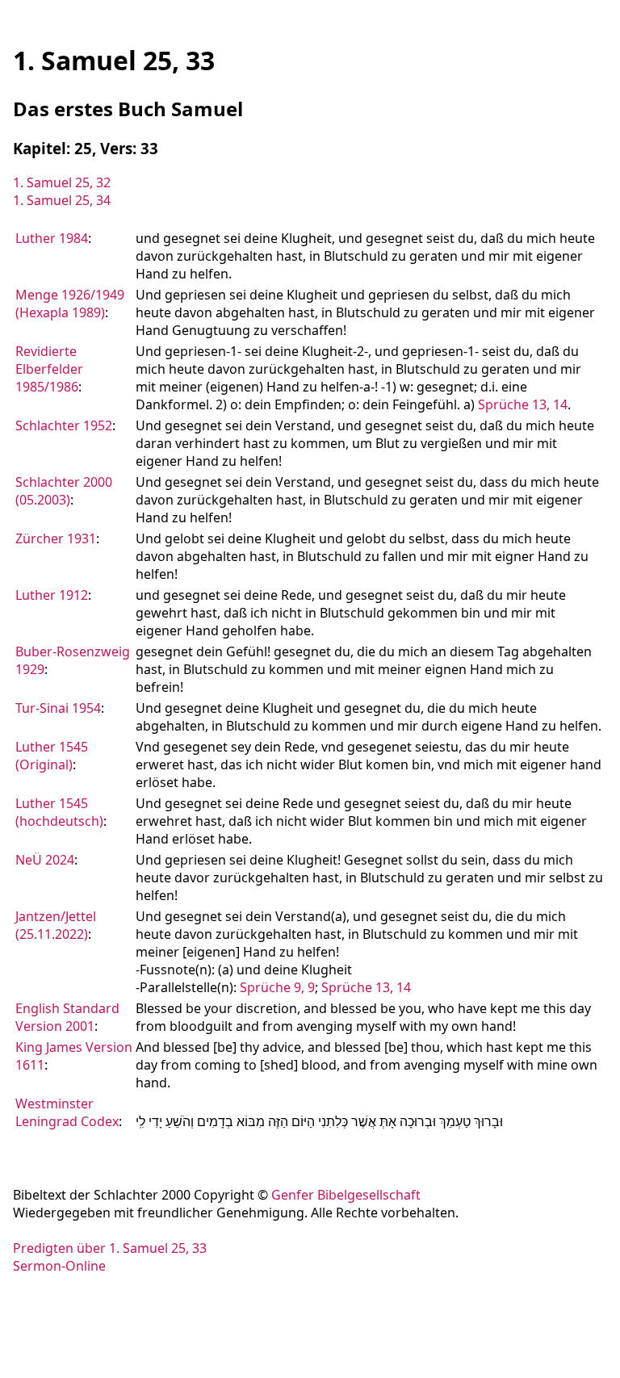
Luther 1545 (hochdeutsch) (59, 812)
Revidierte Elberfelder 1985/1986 (49, 369)
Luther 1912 (51, 595)
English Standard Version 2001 (67, 1017)
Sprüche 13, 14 (523, 404)
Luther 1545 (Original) (51, 755)
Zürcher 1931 (55, 538)
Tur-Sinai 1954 (58, 708)
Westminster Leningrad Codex (67, 1112)
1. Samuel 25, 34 (62, 200)
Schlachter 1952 (63, 425)
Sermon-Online (59, 1266)
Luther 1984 (51, 238)
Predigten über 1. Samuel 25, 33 (110, 1248)
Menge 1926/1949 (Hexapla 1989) (69, 303)
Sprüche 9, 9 (277, 987)
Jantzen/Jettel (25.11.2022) (55, 925)
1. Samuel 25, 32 (62, 182)
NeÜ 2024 (44, 860)
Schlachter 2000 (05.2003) (63, 491)
